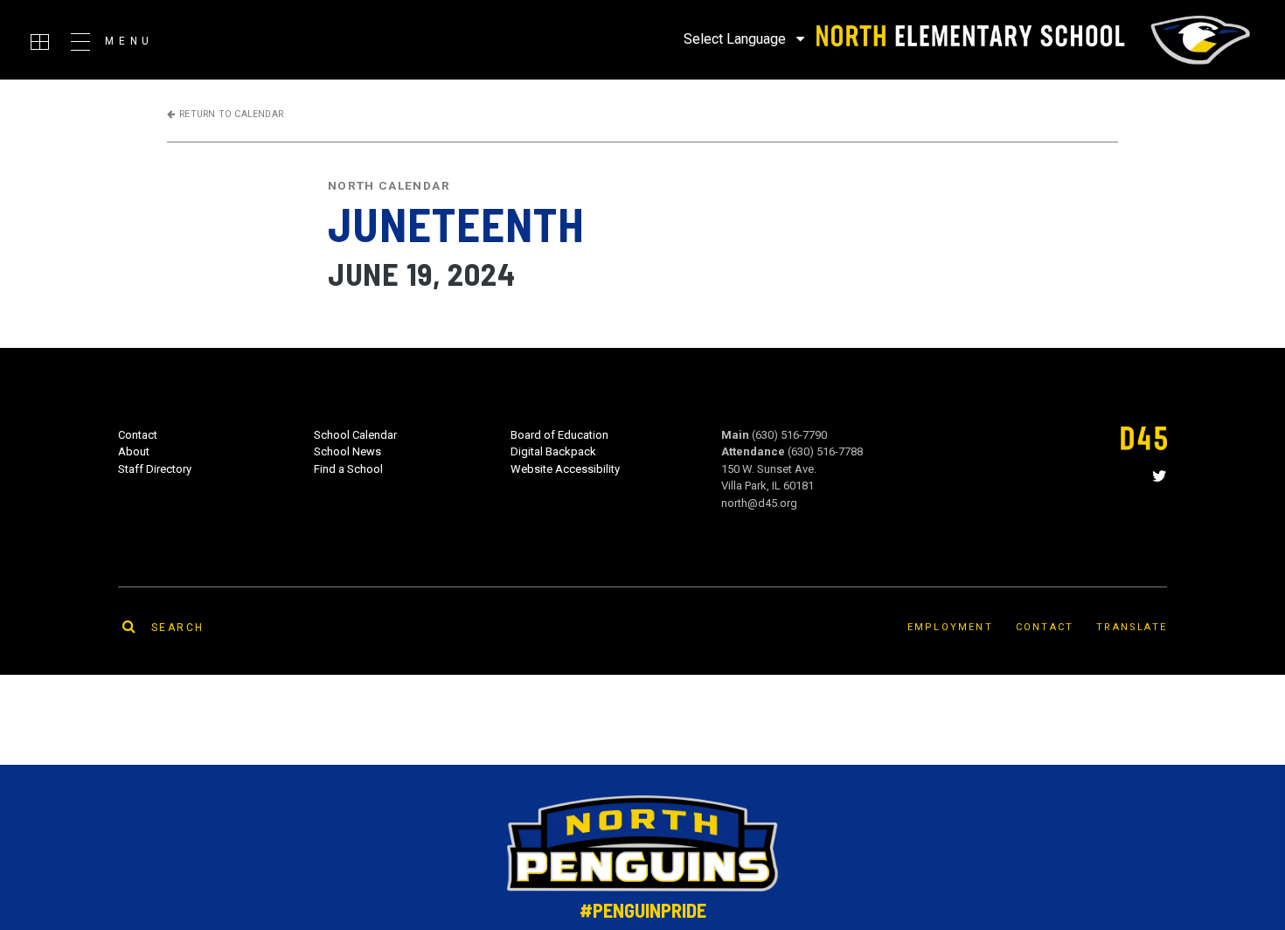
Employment (950, 627)
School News (347, 451)
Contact (137, 434)
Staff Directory (154, 468)
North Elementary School (1031, 40)
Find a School (348, 468)
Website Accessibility (565, 468)
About (133, 451)
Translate (1131, 627)
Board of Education (559, 434)
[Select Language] (744, 38)
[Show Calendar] (40, 42)
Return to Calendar (231, 114)
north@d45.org (759, 503)
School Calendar (355, 434)
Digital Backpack (553, 451)
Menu (129, 41)
